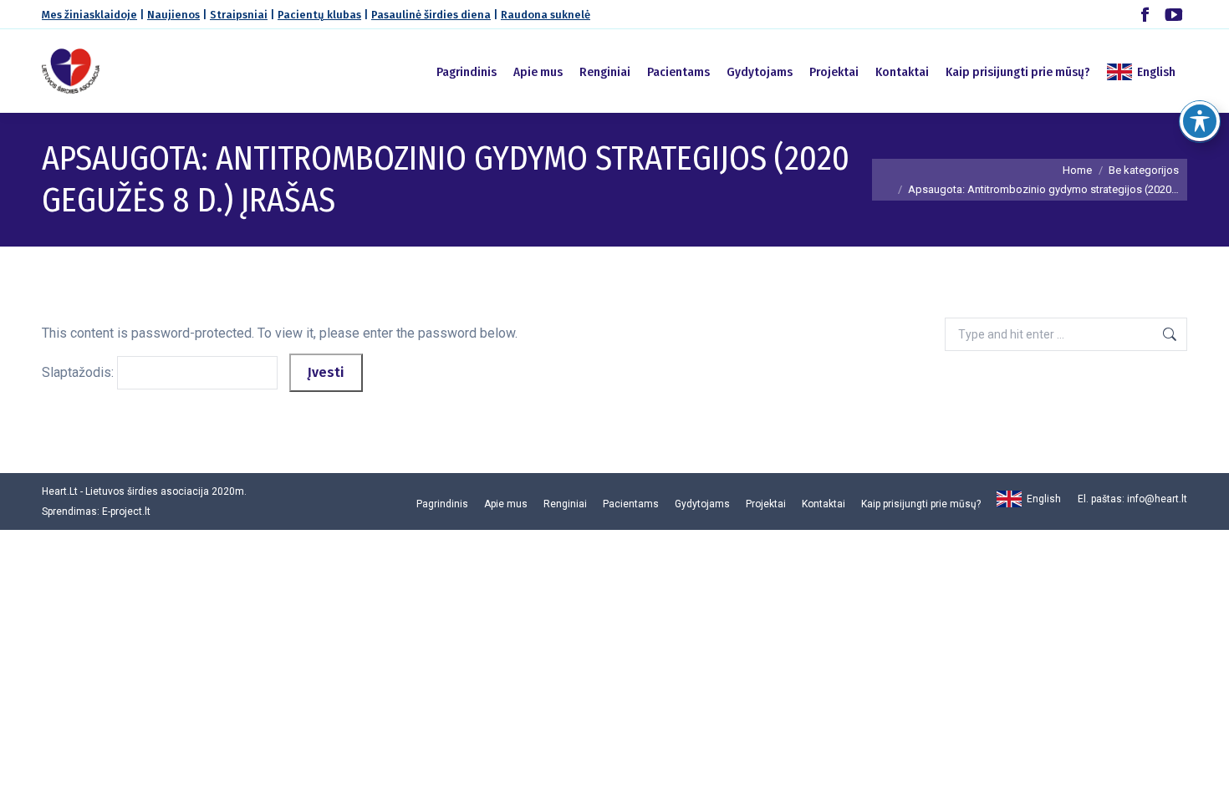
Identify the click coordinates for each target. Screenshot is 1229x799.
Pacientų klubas (319, 14)
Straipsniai (239, 14)
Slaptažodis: (79, 372)
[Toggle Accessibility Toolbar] (1200, 121)
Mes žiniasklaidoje (89, 14)
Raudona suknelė (545, 14)
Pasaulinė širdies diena (431, 14)
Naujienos (173, 14)
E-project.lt (126, 511)
